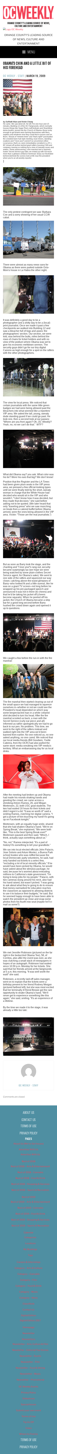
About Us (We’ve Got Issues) (28, 1143)
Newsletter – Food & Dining (30, 1368)
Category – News (28, 1297)
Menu (31, 51)
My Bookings (30, 1249)
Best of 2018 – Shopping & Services (30, 1184)
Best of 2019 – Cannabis (30, 1207)
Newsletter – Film (30, 1362)
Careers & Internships (28, 1262)
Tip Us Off (28, 1422)
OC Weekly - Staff (13, 76)
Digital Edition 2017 (30, 1320)
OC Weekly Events (28, 1386)
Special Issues (28, 1404)
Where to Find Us (28, 1434)
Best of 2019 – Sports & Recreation (30, 1225)
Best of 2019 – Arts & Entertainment (30, 1202)
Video (28, 1428)
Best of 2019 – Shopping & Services (30, 1219)
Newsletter (28, 1333)
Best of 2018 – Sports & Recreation (30, 1190)
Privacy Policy (28, 1133)
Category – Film (28, 1280)
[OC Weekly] (13, 29)
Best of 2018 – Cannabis (30, 1172)
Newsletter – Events (30, 1356)
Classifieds (29, 1303)
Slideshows (28, 1398)
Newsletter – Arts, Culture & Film (30, 1344)
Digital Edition (28, 1315)
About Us (28, 1112)
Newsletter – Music (30, 1373)
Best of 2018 (28, 1161)
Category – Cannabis (28, 1274)
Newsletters (28, 1339)
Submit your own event (28, 1410)
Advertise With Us (28, 1149)
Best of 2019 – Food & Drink (30, 1213)
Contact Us (29, 1119)
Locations (30, 1243)
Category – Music (28, 1291)
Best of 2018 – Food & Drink (30, 1178)
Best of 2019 (28, 1197)
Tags (30, 1255)
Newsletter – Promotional (30, 1379)
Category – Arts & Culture (28, 1268)
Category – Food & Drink (28, 1286)
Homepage (29, 1327)
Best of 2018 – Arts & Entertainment (30, 1166)
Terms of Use (28, 1126)
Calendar (28, 1232)
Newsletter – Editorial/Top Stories (30, 1350)
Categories (30, 1237)
